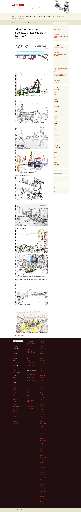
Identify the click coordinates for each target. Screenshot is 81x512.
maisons (55, 135)
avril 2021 (41, 380)
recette (55, 155)
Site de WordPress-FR (30, 365)
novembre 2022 (42, 361)
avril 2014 (41, 501)
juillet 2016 (42, 460)
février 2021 (42, 384)
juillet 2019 (42, 407)
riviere (55, 159)
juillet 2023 (42, 353)
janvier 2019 (42, 418)
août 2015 (41, 479)
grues (34, 39)
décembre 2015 (42, 472)
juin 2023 (41, 355)
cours (55, 114)
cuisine (55, 116)
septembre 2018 (43, 423)
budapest (55, 101)
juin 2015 (41, 481)
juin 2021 (41, 378)
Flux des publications (30, 362)
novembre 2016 (42, 453)
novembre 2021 (42, 373)
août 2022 (41, 365)
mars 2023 (42, 356)
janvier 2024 (42, 350)
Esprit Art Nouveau (57, 80)
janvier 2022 (42, 370)
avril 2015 (41, 482)
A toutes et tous (56, 49)
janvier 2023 (42, 360)
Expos (13, 16)
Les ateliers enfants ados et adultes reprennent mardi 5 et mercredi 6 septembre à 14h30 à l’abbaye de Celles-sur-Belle (61, 74)
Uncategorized (56, 165)
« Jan (54, 191)
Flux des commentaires (30, 363)
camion (55, 104)
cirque (55, 111)
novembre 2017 (42, 436)
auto (54, 92)
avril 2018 (41, 430)
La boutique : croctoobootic (41, 13)
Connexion (28, 360)
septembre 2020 (43, 390)
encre (55, 123)
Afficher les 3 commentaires (20, 335)
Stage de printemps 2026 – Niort (59, 47)
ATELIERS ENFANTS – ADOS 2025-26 (59, 27)
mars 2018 (42, 431)
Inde (54, 125)
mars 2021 (42, 382)
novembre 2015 (42, 474)
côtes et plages (56, 113)
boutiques (55, 97)
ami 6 (37, 38)
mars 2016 (42, 467)
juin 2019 (41, 409)
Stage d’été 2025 (56, 52)
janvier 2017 (42, 450)
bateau (40, 38)
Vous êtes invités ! (57, 77)
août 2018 (41, 424)
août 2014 (41, 494)
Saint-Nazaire (41, 39)
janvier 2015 (42, 487)
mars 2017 (42, 447)
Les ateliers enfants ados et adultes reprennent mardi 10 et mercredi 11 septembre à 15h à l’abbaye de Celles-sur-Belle (61, 60)
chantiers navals (21, 39)
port (37, 39)
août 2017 (41, 441)
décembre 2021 (42, 372)
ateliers (55, 91)
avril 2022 (41, 368)
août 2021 (41, 377)
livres (55, 133)
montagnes (55, 140)
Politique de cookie (60, 16)
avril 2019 (41, 413)
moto (54, 142)
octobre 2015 (42, 476)
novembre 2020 (42, 387)
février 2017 (42, 448)
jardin (55, 128)
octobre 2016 (42, 455)
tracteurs (55, 162)
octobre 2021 (42, 375)
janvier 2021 (42, 385)
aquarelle (55, 89)
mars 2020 (42, 397)
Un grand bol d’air (56, 78)
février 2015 (42, 486)
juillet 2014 (42, 496)
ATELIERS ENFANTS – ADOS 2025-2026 (18, 13)
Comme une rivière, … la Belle (59, 50)
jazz (54, 131)
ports (33, 38)
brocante (55, 99)
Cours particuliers (57, 31)
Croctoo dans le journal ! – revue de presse (23, 16)
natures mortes (56, 147)
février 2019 (42, 416)
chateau (55, 109)
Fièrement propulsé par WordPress (18, 509)
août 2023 (41, 351)
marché (55, 137)
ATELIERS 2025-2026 (30, 13)
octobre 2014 (42, 491)
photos (55, 150)
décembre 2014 (42, 489)
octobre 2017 (42, 438)
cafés (55, 102)
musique (55, 145)
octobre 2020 (42, 389)
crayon (28, 39)
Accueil (54, 16)
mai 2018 (41, 428)
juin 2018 (41, 426)
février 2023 (42, 358)
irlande (55, 126)
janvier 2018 (42, 435)
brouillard (45, 38)
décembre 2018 (42, 419)
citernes (25, 39)
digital (55, 120)
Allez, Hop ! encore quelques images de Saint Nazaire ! (30, 33)
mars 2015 (42, 484)
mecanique (55, 138)
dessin (55, 118)
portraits (55, 152)
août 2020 (41, 392)
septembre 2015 (43, 477)
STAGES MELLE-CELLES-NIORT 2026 (18, 18)
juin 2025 (41, 344)
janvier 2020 (42, 401)
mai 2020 (41, 394)
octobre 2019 (42, 404)
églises (55, 121)
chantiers (24, 38)
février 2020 (42, 399)
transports (55, 164)
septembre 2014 (43, 493)
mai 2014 (41, 499)
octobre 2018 (42, 421)
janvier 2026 (42, 343)
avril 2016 (41, 465)
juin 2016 (41, 462)
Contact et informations (37, 16)
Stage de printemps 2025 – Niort (59, 57)
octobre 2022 (42, 363)
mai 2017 (41, 445)
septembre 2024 (43, 348)
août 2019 (41, 406)
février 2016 (42, 469)
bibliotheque (56, 96)
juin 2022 (41, 367)
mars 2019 (42, 414)
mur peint (55, 143)
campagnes (56, 106)
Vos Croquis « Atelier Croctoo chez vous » (55, 13)
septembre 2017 (43, 440)
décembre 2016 (42, 452)
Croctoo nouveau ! (47, 16)
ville (15, 41)
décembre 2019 (42, 402)
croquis (31, 39)
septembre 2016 (43, 457)
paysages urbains (29, 38)
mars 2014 (42, 503)
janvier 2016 (42, 470)
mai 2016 (41, 464)
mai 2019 (41, 411)
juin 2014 (41, 498)
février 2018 (42, 433)
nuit (36, 39)
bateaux (42, 38)
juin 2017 (41, 443)
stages (55, 160)
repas (55, 157)
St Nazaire (45, 39)
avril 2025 (41, 346)
